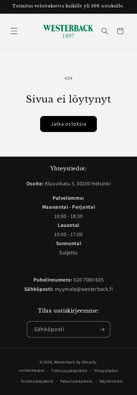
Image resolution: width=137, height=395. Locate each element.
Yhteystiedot (106, 370)
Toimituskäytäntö (37, 381)
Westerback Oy (67, 362)
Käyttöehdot (111, 381)
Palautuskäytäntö (76, 381)
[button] (14, 31)
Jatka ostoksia (68, 123)
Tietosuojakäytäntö (69, 370)
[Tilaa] (102, 329)
